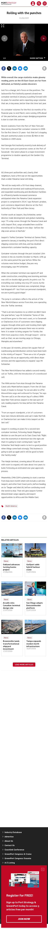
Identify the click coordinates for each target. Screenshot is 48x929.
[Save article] (44, 68)
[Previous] (4, 38)
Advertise (9, 836)
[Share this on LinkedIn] (14, 68)
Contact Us (10, 845)
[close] (46, 63)
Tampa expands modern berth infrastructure (33, 644)
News (6, 561)
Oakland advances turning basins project (11, 567)
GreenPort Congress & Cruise (18, 854)
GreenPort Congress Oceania (18, 858)
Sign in (14, 63)
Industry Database (13, 832)
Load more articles (24, 664)
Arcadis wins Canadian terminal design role (11, 605)
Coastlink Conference (14, 849)
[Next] (43, 38)
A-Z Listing (10, 862)
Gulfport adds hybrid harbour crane (33, 567)
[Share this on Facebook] (3, 68)
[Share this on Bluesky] (20, 68)
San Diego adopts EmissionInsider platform (34, 605)
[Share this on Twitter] (9, 68)
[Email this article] (25, 68)
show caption (36, 58)
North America (11, 506)
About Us (9, 841)
